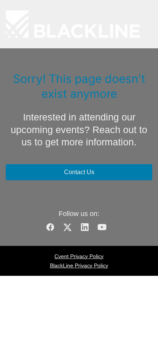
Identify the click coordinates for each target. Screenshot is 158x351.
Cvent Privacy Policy (79, 256)
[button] (53, 229)
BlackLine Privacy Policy (79, 265)
